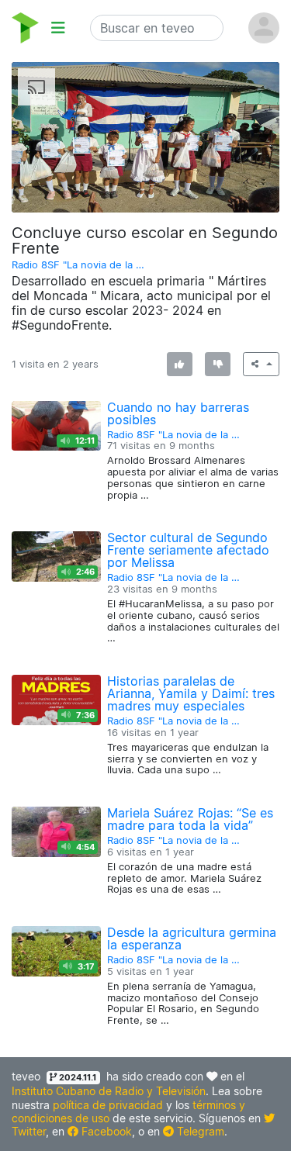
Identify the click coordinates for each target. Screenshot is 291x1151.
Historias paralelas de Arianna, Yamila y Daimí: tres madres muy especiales (191, 693)
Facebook (105, 1131)
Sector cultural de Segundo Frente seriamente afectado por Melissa (188, 550)
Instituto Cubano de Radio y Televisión (109, 1090)
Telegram (199, 1131)
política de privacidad (108, 1104)
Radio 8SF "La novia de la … (78, 265)
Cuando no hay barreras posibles (178, 413)
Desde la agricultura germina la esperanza (191, 938)
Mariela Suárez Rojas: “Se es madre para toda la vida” (190, 819)
